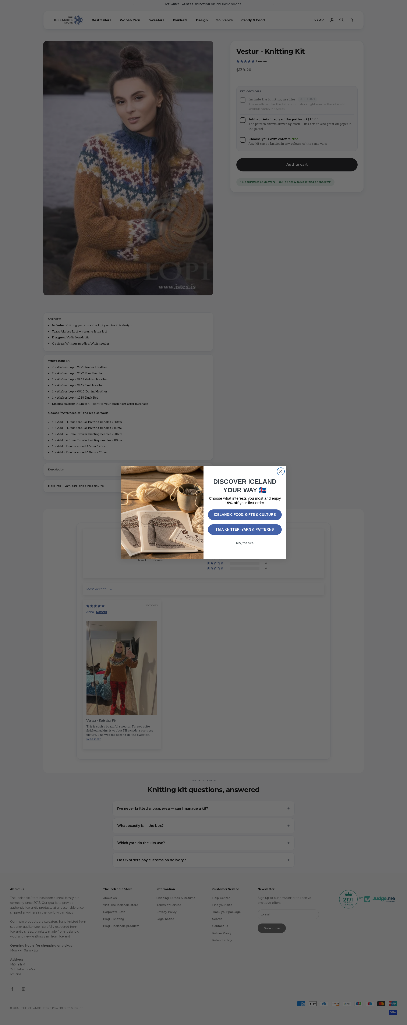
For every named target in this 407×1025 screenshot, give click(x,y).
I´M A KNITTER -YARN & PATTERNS (245, 529)
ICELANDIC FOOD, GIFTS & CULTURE (245, 514)
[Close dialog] (280, 471)
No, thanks (245, 543)
